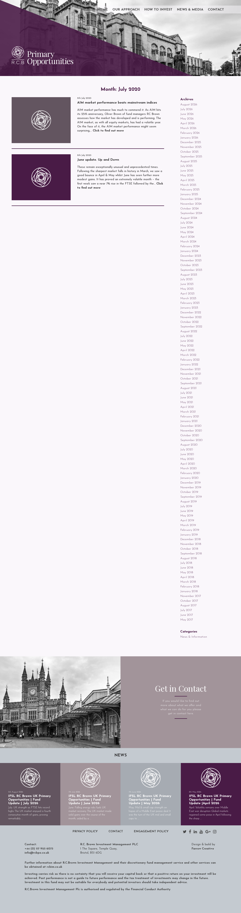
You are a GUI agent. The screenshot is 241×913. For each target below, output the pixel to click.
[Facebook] (190, 832)
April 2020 (187, 463)
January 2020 (189, 478)
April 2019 (187, 520)
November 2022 (190, 317)
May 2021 (186, 402)
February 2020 (190, 473)
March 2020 (188, 468)
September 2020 (191, 440)
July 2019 (186, 506)
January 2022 (189, 364)
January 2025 (189, 194)
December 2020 (190, 426)
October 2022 (189, 322)
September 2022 (191, 326)
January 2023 (189, 307)
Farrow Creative (202, 848)
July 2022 (186, 336)
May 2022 (186, 345)
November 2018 (190, 544)
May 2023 (186, 289)
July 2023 (186, 279)
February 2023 (190, 303)
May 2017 (186, 619)
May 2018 (186, 572)
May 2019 (186, 515)
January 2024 (189, 251)
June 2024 (186, 227)
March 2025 (188, 185)
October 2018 (189, 549)
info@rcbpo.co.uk (37, 852)
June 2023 (186, 284)
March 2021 (188, 411)
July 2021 (186, 393)
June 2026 (187, 114)
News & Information (193, 636)
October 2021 (189, 378)
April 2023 (187, 293)
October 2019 (189, 492)
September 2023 (191, 270)
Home (102, 9)
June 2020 (187, 454)
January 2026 (189, 137)
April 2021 (187, 407)
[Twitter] (184, 832)
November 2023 (190, 260)
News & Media (190, 9)
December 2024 (190, 199)
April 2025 (187, 180)
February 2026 (190, 133)
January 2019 (189, 534)
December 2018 (190, 539)
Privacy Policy (85, 831)
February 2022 (190, 359)
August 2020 (189, 444)
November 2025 (190, 147)
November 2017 (190, 596)
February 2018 (189, 586)
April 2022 (187, 350)
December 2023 (190, 256)
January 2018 (189, 591)
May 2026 (187, 118)
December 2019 (190, 482)
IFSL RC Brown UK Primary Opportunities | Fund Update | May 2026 (150, 800)
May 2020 (187, 459)
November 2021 (190, 374)
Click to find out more (108, 130)
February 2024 (190, 246)
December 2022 (190, 312)
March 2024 (188, 241)
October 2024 (189, 208)
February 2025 (190, 189)
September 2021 (191, 383)
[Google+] (208, 832)
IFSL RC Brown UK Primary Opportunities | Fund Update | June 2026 (90, 800)
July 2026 (186, 109)
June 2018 (186, 567)
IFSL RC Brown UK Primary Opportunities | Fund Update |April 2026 (210, 800)
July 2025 (186, 166)
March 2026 (188, 128)
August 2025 (188, 161)
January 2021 (189, 421)
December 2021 (190, 369)
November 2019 (190, 487)
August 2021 (188, 388)
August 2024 (188, 218)
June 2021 (186, 397)
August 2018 (188, 558)
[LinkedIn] (195, 832)
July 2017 (186, 610)
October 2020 (189, 435)
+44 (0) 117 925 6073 (39, 848)
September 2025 (191, 156)
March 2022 (188, 355)
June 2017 (186, 615)
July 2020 (186, 449)
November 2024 (190, 204)
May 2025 (186, 175)
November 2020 (191, 430)
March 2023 (188, 298)
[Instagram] (214, 832)
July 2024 (186, 222)
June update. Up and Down (98, 159)
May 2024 (186, 232)
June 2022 (186, 341)
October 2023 (189, 265)
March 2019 (188, 525)
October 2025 (189, 151)
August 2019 (188, 501)
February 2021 (189, 416)
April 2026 (187, 123)
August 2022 (188, 331)
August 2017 (188, 605)
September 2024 (191, 213)
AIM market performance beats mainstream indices (117, 102)
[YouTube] (201, 832)
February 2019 (189, 530)
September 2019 (191, 496)
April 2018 (187, 577)
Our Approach (126, 9)
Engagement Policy (151, 831)
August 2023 (188, 274)
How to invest (158, 9)
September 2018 (191, 553)
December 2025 (190, 142)
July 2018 (186, 563)
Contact (216, 9)
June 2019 (186, 511)
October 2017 (189, 601)
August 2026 (188, 104)
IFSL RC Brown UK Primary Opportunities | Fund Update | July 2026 (29, 800)
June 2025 (186, 170)
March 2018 (188, 581)
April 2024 (187, 237)
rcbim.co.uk (54, 867)
